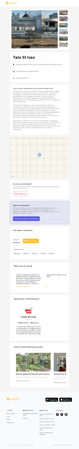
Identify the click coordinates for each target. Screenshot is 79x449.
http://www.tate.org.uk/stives (26, 71)
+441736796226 (22, 78)
